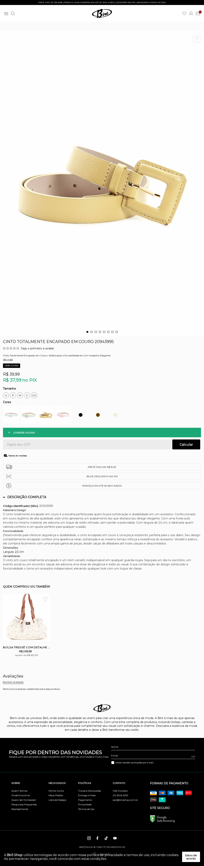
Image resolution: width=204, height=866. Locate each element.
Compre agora (24, 432)
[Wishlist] (184, 14)
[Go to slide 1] (87, 332)
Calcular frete (186, 444)
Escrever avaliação (13, 681)
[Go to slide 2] (91, 332)
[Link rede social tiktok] (106, 838)
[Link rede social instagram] (89, 838)
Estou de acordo (191, 857)
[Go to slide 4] (100, 332)
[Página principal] (102, 13)
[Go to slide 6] (108, 332)
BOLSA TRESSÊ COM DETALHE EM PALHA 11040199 (26, 647)
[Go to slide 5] (104, 332)
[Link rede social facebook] (97, 838)
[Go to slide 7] (112, 332)
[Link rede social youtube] (115, 838)
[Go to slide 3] (96, 332)
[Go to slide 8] (117, 332)
